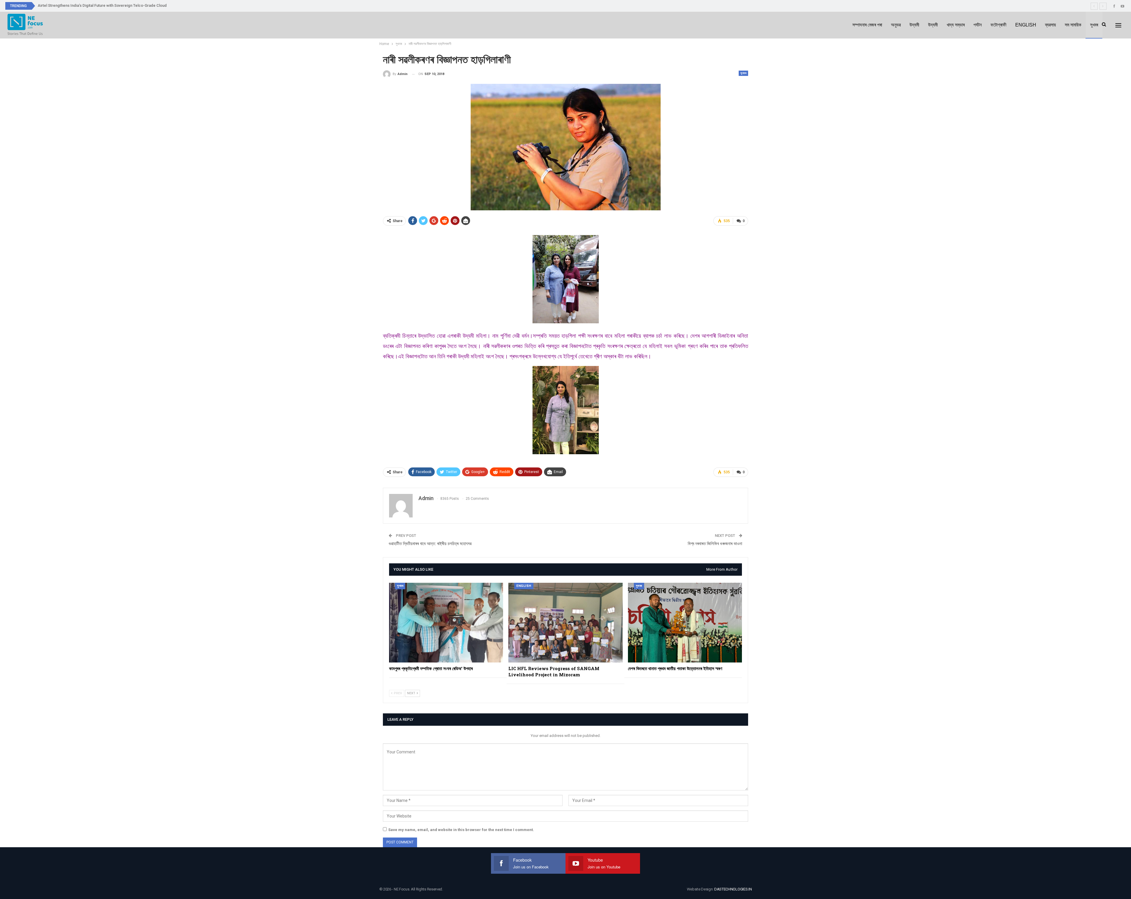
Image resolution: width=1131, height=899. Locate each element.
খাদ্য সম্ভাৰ (956, 24)
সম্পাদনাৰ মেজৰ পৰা (867, 24)
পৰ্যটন (977, 24)
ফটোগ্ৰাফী (998, 24)
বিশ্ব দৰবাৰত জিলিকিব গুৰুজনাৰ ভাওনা (715, 543)
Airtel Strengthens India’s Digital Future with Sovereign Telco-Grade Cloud (102, 5)
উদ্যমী (914, 24)
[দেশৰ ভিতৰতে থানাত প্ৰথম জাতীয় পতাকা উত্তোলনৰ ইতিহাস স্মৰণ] (685, 622)
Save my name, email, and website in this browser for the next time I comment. (461, 830)
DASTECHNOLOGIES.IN (733, 889)
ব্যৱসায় (1050, 24)
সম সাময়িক (1073, 24)
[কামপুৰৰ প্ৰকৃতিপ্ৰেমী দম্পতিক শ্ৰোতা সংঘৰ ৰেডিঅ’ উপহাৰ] (446, 622)
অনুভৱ (896, 24)
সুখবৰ (1094, 24)
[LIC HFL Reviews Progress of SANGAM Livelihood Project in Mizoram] (565, 622)
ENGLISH (1025, 24)
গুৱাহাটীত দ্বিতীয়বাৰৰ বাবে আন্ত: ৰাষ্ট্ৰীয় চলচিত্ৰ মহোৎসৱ (430, 543)
